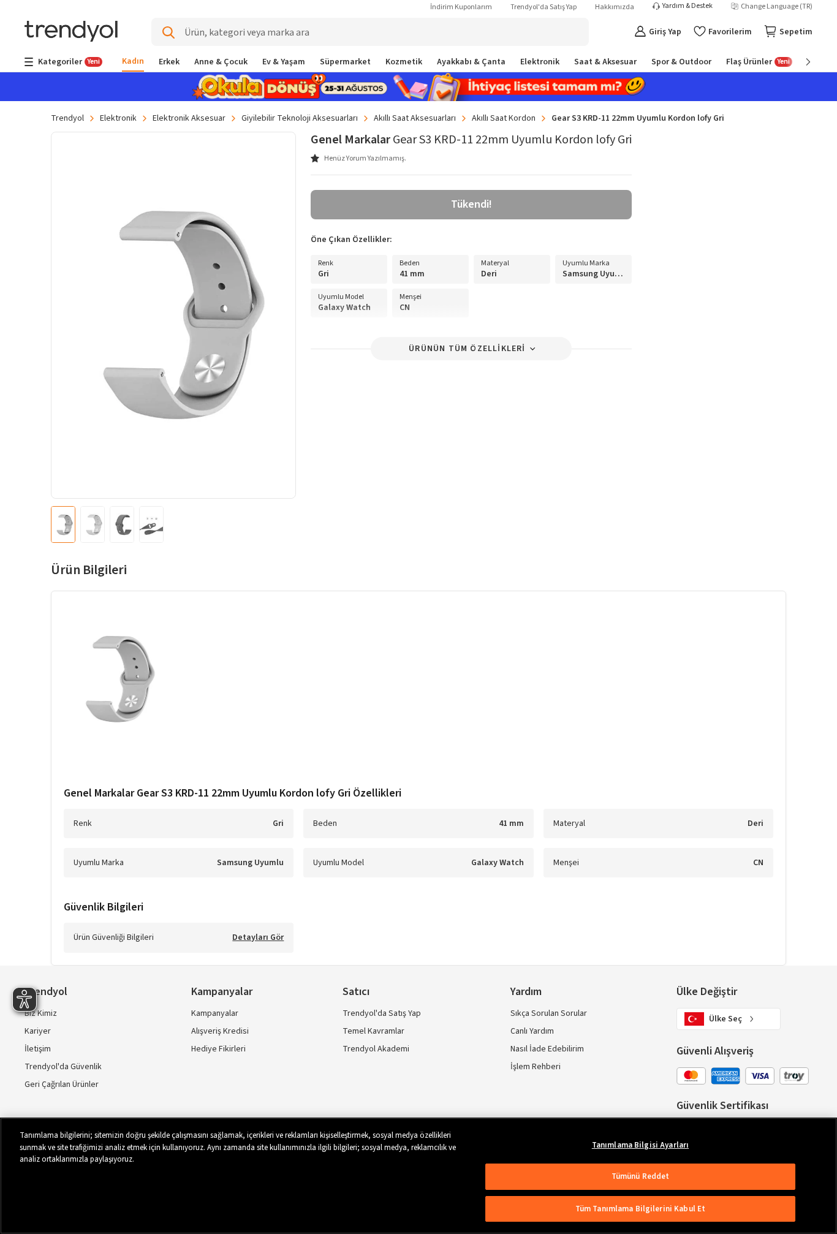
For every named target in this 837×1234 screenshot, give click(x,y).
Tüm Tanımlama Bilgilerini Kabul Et (640, 1208)
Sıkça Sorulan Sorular (548, 1013)
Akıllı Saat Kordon (504, 118)
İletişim (38, 1049)
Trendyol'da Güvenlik (63, 1067)
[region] (418, 1176)
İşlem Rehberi (535, 1067)
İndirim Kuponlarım (461, 7)
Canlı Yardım (532, 1031)
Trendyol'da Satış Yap (543, 7)
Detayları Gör (258, 938)
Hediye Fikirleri (218, 1049)
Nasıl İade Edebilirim (547, 1049)
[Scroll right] (799, 62)
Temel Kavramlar (373, 1031)
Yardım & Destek (687, 6)
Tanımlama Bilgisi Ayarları (640, 1145)
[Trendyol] (71, 32)
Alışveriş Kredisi (220, 1031)
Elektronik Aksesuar (189, 118)
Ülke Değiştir (706, 991)
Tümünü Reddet (641, 1176)
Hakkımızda (614, 7)
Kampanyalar (214, 1013)
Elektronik (118, 118)
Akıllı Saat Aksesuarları (415, 118)
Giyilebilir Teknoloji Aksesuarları (299, 118)
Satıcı (356, 991)
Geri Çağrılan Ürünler (62, 1084)
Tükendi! (471, 204)
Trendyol (67, 118)
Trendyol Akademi (376, 1049)
